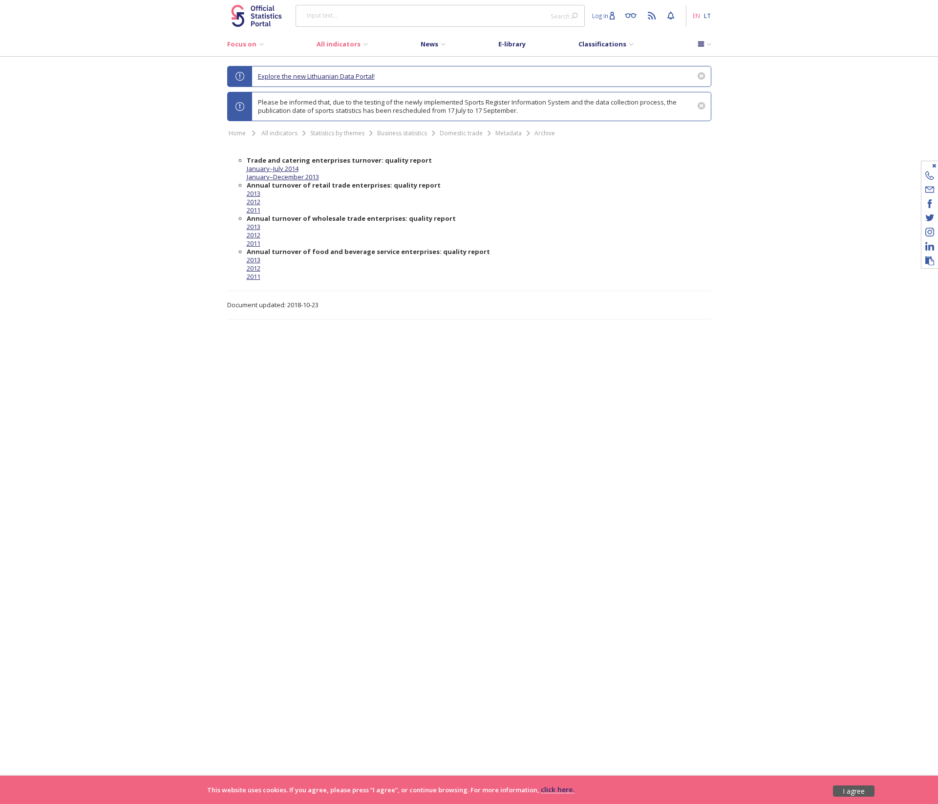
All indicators (279, 133)
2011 (253, 210)
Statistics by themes (337, 133)
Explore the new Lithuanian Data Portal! (316, 76)
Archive (544, 133)
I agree (854, 791)
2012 (253, 201)
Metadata (508, 133)
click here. (558, 789)
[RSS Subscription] (653, 15)
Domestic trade (461, 133)
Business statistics (402, 133)
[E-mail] (929, 191)
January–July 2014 (272, 168)
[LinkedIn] (929, 248)
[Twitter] (929, 219)
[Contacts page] (929, 177)
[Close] (923, 165)
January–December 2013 (283, 176)
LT (707, 16)
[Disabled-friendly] (633, 15)
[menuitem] (245, 46)
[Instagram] (929, 233)
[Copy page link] (930, 261)
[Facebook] (929, 205)
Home (237, 133)
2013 (253, 193)
